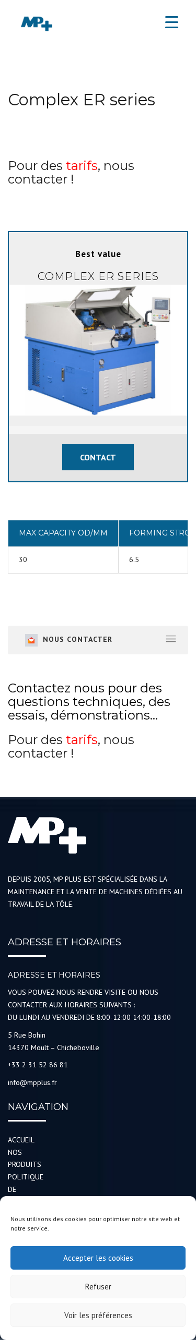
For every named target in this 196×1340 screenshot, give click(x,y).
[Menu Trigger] (171, 22)
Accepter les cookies (98, 1258)
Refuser (98, 1287)
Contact (98, 457)
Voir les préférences (98, 1315)
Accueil (21, 1139)
